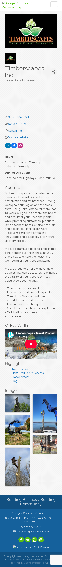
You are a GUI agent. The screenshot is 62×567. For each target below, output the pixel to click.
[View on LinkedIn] (8, 147)
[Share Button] (53, 71)
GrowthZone (50, 559)
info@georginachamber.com (32, 531)
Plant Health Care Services (28, 373)
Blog (14, 381)
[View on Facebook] (14, 147)
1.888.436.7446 (32, 526)
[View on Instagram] (20, 147)
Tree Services (20, 369)
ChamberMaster (32, 563)
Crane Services (21, 377)
